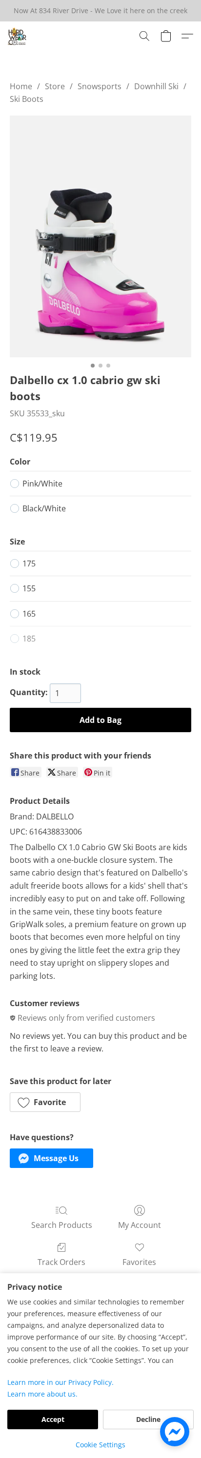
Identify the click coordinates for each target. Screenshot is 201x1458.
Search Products (61, 1225)
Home (21, 86)
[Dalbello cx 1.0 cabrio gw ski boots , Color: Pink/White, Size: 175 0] (100, 236)
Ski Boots (26, 99)
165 (29, 613)
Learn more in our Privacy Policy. (60, 1382)
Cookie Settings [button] (100, 1444)
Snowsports (99, 86)
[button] (17, 36)
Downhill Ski (156, 86)
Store (55, 86)
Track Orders (61, 1262)
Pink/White (42, 483)
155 (29, 588)
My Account (139, 1225)
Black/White (44, 508)
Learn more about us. (42, 1394)
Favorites (139, 1262)
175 (29, 563)
